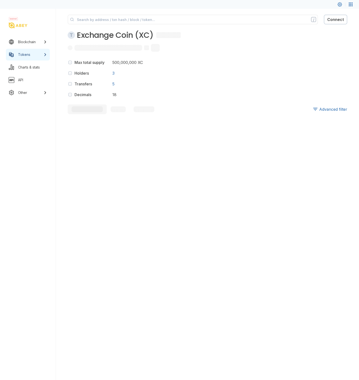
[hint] (70, 62)
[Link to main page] (23, 25)
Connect (335, 19)
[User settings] (339, 4)
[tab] (87, 109)
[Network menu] (350, 4)
